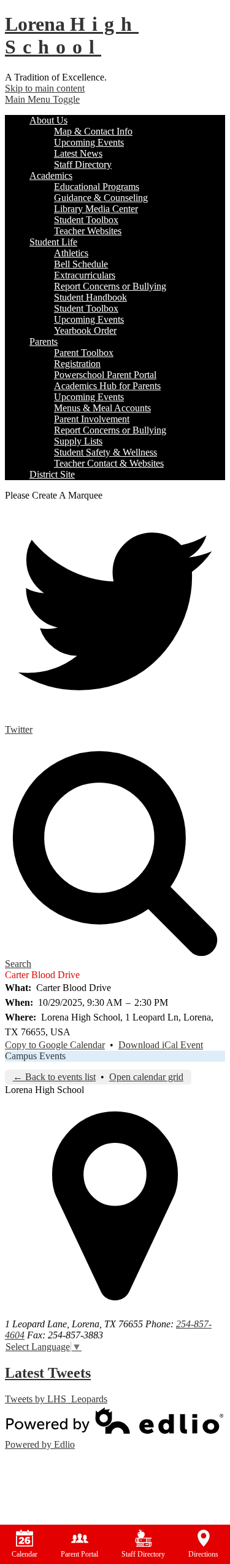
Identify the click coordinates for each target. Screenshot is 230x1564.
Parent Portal (79, 1554)
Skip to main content (45, 88)
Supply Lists (78, 441)
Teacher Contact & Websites (109, 463)
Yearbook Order (85, 330)
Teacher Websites (87, 231)
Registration (77, 363)
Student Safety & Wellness (105, 452)
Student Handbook (90, 297)
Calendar (24, 1554)
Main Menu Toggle (42, 99)
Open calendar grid (146, 1077)
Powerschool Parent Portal (105, 374)
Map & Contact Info (93, 131)
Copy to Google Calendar (55, 1045)
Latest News (78, 153)
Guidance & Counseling (101, 197)
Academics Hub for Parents (107, 386)
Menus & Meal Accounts (102, 408)
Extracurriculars (84, 275)
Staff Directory (83, 164)
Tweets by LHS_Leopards (56, 1399)
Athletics (71, 253)
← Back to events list (54, 1077)
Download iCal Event (160, 1045)
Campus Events (35, 1056)
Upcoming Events (89, 142)
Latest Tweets (48, 1373)
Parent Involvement (91, 419)
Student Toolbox (86, 220)
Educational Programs (96, 186)
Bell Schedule (81, 264)
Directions (203, 1554)
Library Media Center (96, 208)
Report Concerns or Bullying (110, 286)
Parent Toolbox (83, 352)
